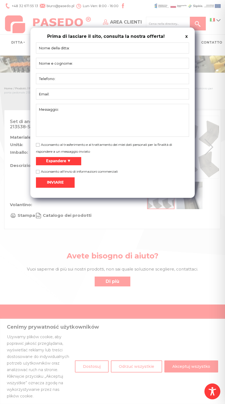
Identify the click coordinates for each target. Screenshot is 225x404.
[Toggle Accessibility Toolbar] (212, 391)
